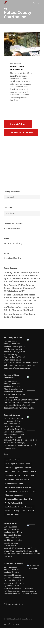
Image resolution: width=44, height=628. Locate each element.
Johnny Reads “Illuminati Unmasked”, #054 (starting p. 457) (20, 288)
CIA (30, 499)
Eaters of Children (12, 515)
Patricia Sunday (12, 314)
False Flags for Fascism (14, 464)
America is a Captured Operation (18, 487)
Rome (32, 491)
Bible (21, 483)
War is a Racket (22, 479)
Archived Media (12, 258)
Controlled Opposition (14, 468)
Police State (9, 479)
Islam (23, 511)
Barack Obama (10, 472)
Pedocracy (29, 507)
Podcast (31, 511)
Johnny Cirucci (12, 35)
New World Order (12, 460)
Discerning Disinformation (16, 499)
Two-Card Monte (11, 491)
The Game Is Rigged (12, 475)
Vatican (28, 468)
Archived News (12, 228)
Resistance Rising (12, 511)
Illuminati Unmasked (14, 495)
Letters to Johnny (13, 243)
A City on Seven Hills (14, 503)
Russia (28, 464)
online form (18, 604)
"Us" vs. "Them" (28, 475)
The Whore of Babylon (14, 507)
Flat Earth (24, 491)
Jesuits (33, 472)
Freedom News (11, 483)
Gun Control (23, 472)
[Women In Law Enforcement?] (22, 70)
